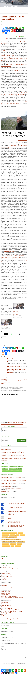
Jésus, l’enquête (19, 255)
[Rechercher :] (14, 440)
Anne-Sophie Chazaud (6, 539)
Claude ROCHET (10, 6)
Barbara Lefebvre (6, 543)
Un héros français (12, 358)
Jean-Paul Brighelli (6, 575)
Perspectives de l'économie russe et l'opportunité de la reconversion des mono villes (17, 513)
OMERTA (3, 614)
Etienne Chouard (5, 573)
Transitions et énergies (7, 587)
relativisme (23, 47)
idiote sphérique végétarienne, (11, 58)
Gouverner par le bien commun (16, 503)
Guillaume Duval (18, 70)
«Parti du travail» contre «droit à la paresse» (12, 451)
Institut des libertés (6, 567)
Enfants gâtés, (4, 325)
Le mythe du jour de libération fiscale (11, 477)
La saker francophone (6, 576)
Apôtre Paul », (16, 257)
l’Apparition (9, 255)
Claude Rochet (6, 21)
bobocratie (10, 387)
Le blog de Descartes (6, 578)
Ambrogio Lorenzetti (12, 537)
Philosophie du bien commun (8, 390)
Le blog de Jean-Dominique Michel (10, 609)
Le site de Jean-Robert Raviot (8, 612)
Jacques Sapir (4, 594)
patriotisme (18, 388)
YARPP (10, 377)
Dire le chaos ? (11, 361)
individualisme (5, 388)
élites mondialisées (18, 387)
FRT (18, 664)
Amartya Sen (5, 537)
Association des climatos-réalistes (9, 584)
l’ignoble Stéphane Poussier (8, 55)
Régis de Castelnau (22, 140)
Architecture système (21, 541)
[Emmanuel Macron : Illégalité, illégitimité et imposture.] (18, 306)
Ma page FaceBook (7, 550)
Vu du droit (4, 579)
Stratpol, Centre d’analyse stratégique (10, 568)
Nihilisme (12, 388)
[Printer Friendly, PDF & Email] (20, 37)
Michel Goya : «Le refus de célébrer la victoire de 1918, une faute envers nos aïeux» (16, 371)
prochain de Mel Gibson (9, 258)
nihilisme (5, 50)
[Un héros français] (7, 309)
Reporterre (4, 585)
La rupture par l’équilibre (14, 366)
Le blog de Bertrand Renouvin (9, 596)
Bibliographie (13, 543)
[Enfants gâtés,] (6, 322)
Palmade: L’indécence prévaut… (9, 483)
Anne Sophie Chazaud (16, 539)
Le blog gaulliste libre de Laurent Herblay (12, 597)
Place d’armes (4, 602)
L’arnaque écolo (5, 491)
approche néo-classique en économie (9, 541)
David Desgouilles (5, 591)
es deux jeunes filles (9, 251)
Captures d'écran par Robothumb (9, 618)
